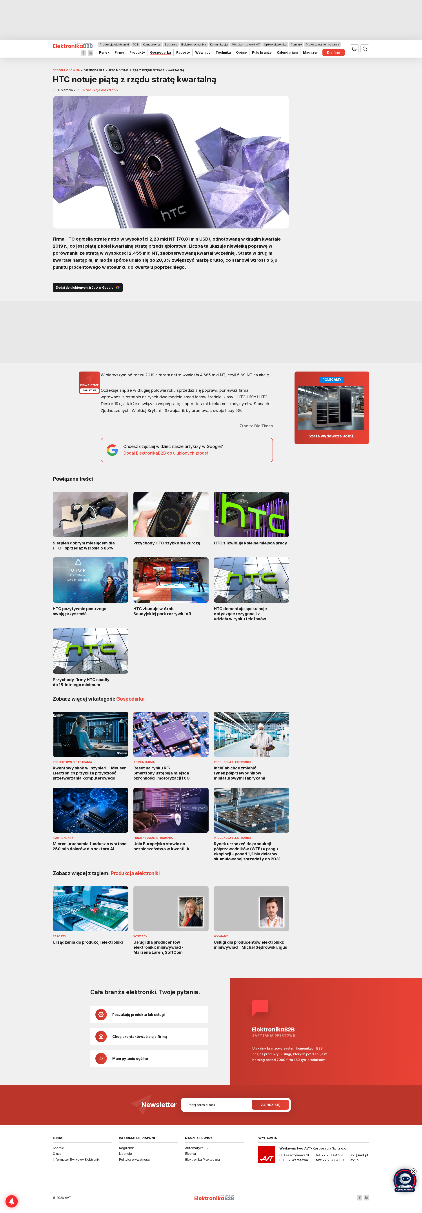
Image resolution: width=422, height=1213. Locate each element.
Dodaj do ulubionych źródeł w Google (84, 287)
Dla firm (333, 52)
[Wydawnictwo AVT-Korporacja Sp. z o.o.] (266, 1156)
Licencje (125, 1153)
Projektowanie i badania (322, 44)
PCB (136, 44)
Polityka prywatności (135, 1159)
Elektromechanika (193, 44)
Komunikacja (219, 44)
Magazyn (310, 52)
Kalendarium (287, 52)
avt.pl (354, 1160)
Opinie (241, 52)
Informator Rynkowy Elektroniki (76, 1159)
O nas (57, 1153)
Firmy (119, 52)
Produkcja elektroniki (114, 44)
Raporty (183, 52)
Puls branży (262, 52)
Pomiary (296, 44)
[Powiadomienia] (11, 1201)
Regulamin (127, 1148)
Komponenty (151, 44)
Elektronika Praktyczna (202, 1159)
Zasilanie (171, 44)
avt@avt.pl (359, 1155)
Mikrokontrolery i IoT (246, 44)
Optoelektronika (275, 44)
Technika (223, 52)
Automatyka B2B (198, 1148)
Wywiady (203, 52)
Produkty (137, 52)
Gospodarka (160, 52)
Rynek (104, 52)
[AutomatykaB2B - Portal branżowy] (73, 45)
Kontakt (59, 1148)
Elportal (190, 1153)
